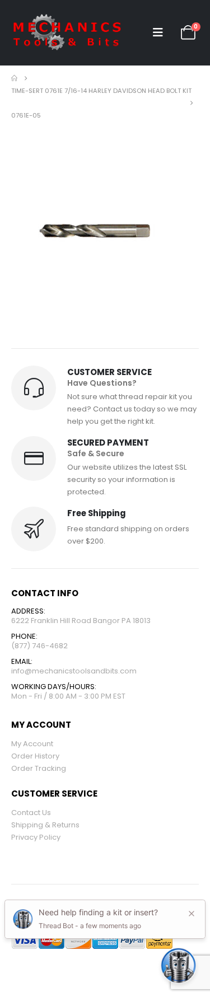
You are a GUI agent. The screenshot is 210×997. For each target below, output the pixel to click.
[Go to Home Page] (14, 78)
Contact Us (31, 812)
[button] (158, 32)
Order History (35, 756)
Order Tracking (38, 768)
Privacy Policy (35, 837)
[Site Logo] (67, 32)
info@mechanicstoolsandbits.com (74, 671)
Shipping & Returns (45, 825)
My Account (32, 743)
